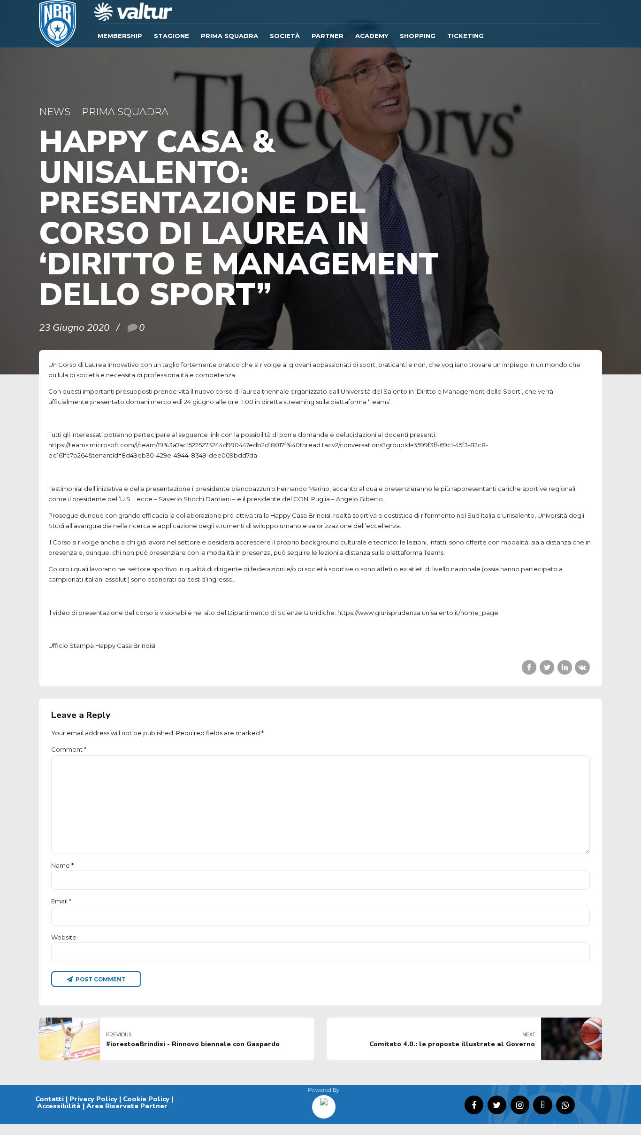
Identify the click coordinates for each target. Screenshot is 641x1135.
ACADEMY (371, 35)
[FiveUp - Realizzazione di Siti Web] (324, 1103)
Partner (327, 35)
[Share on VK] (582, 667)
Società (285, 35)
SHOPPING (417, 35)
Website (63, 937)
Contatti (49, 1099)
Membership (120, 35)
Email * (61, 901)
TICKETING (465, 35)
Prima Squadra (229, 35)
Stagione (171, 35)
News (54, 111)
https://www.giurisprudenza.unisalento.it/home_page (417, 612)
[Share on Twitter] (547, 667)
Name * (62, 865)
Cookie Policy (146, 1099)
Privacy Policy (93, 1099)
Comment (68, 749)
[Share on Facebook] (529, 667)
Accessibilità (59, 1106)
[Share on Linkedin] (564, 667)
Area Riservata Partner (127, 1106)
